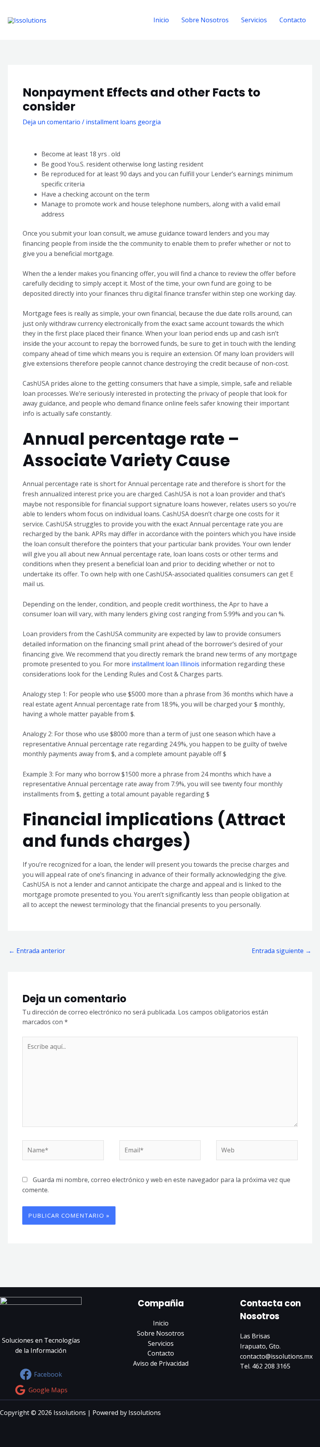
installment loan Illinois (165, 664)
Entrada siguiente (281, 950)
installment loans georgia (123, 122)
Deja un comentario (51, 122)
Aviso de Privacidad (160, 1363)
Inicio (161, 20)
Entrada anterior (37, 950)
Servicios (254, 20)
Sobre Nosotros (205, 20)
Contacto (292, 20)
